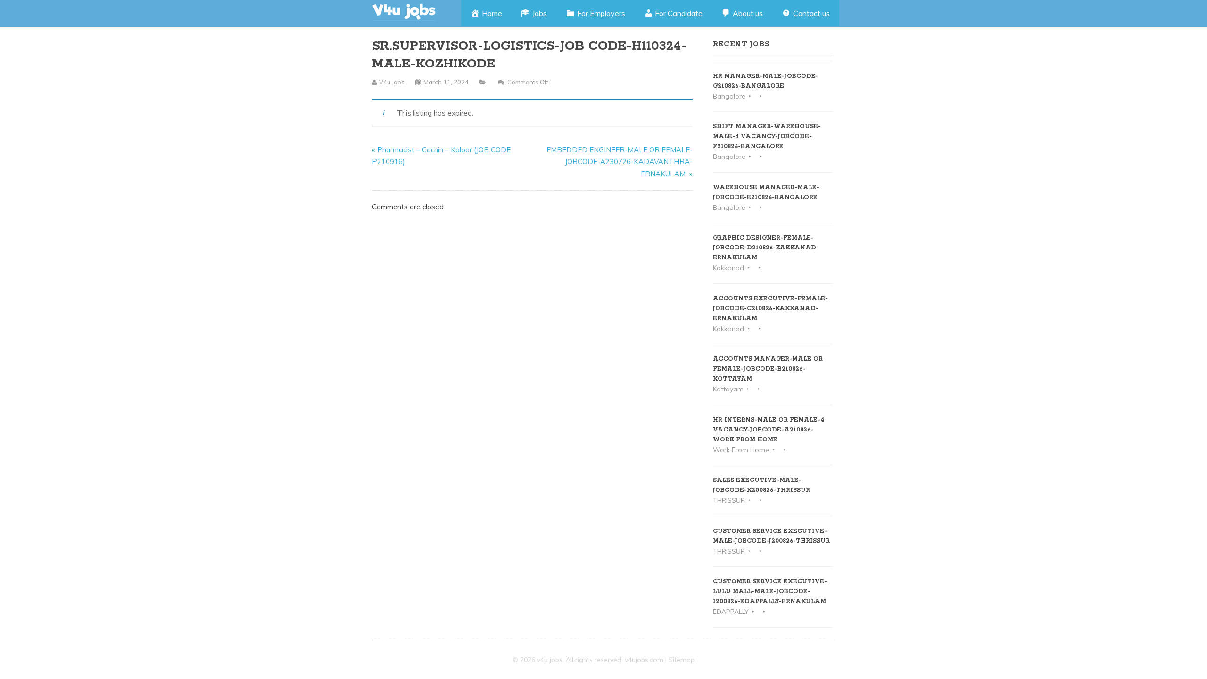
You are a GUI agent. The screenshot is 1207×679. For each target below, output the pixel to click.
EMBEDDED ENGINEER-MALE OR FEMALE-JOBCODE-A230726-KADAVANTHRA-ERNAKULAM (619, 161)
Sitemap (682, 659)
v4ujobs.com (644, 659)
